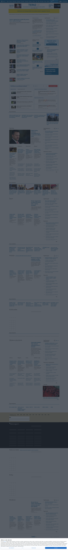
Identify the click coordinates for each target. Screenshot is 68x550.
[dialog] (34, 544)
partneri (5, 541)
